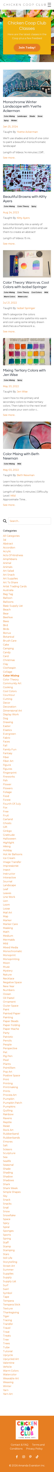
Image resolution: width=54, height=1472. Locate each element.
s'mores (7, 1141)
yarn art (8, 1394)
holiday (7, 850)
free (6, 811)
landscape (22, 116)
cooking (8, 687)
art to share (10, 582)
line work (9, 897)
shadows (8, 1180)
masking (8, 928)
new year (8, 986)
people (7, 1044)
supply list (9, 1281)
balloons (8, 601)
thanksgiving (11, 1312)
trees (6, 1343)
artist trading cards (15, 586)
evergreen (9, 733)
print (6, 1079)
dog (5, 718)
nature (7, 974)
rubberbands (11, 1137)
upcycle (8, 1355)
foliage (7, 792)
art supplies (10, 578)
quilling (8, 1110)
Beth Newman (25, 475)
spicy (6, 121)
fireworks (9, 776)
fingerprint (10, 772)
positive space (11, 1075)
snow (40, 116)
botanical (8, 636)
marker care (10, 924)
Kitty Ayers (23, 217)
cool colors (37, 292)
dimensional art (12, 710)
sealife (7, 1161)
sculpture (9, 1153)
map (5, 916)
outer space (10, 1005)
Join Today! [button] (27, 47)
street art (9, 1265)
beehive (8, 617)
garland (8, 819)
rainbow (8, 1114)
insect (6, 869)
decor (6, 702)
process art (10, 1094)
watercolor (23, 297)
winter (14, 121)
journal (7, 881)
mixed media (10, 947)
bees (6, 621)
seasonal (8, 1164)
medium (8, 935)
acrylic (7, 551)
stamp (7, 1246)
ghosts (7, 823)
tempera (8, 1300)
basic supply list (13, 605)
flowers (7, 788)
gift (5, 827)
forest (7, 799)
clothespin (9, 667)
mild (46, 292)
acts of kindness (13, 555)
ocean (7, 994)
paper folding (11, 1025)
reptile (7, 1122)
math (6, 931)
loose (6, 908)
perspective (10, 1048)
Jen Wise (22, 391)
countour (9, 695)
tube (6, 1347)
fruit (6, 815)
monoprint (9, 955)
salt (5, 1145)
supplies (8, 1273)
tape (6, 1296)
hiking (7, 846)
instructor (9, 873)
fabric (6, 737)
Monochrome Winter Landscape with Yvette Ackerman (22, 106)
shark (6, 1184)
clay (5, 664)
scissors (7, 1149)
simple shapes (12, 1192)
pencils (7, 1040)
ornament (9, 1001)
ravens (7, 1118)
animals (7, 567)
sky (5, 1196)
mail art (7, 912)
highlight (8, 842)
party (6, 1032)
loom (6, 904)
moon (6, 963)
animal (7, 563)
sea (5, 1157)
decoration (9, 706)
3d (4, 539)
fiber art (8, 761)
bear (6, 613)
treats (7, 1335)
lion (5, 900)
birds (6, 629)
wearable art (11, 1378)
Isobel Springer (26, 308)
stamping (9, 1250)
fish (5, 780)
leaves (7, 893)
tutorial (8, 1351)
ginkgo (7, 831)
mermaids (9, 939)
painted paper (11, 1013)
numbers (8, 990)
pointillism (9, 1067)
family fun (9, 749)
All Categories (11, 535)
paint (6, 1009)
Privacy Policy (34, 1448)
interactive (9, 877)
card (6, 656)
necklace (8, 978)
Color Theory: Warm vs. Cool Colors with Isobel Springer (26, 285)
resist (6, 1126)
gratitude (9, 834)
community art (12, 683)
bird (5, 625)
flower (7, 784)
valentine (8, 1362)
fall (5, 745)
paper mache (11, 1029)
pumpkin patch (12, 1102)
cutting (7, 699)
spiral (6, 1227)
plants (7, 1064)
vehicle (7, 1366)
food (6, 796)
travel (6, 1328)
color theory (23, 206)
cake (6, 644)
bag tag (8, 594)
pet (5, 1052)
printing (8, 1083)
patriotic (8, 1036)
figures (7, 768)
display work (11, 714)
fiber (6, 757)
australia (8, 590)
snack (6, 1199)
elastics (7, 730)
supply (7, 1277)
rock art (8, 1130)
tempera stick (11, 1304)
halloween (9, 838)
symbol (7, 1293)
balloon (7, 598)
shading (8, 1172)
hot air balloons (12, 854)
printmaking (10, 1087)
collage (7, 671)
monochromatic (12, 951)
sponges (8, 1230)
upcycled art (11, 1359)
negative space (12, 982)
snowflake (9, 1215)
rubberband (11, 1133)
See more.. (9, 157)
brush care (9, 640)
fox (5, 807)
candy (7, 652)
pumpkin (8, 1098)
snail (6, 1207)
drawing (8, 722)
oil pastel (8, 998)
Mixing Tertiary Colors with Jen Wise (24, 372)
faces (6, 741)
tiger (6, 1316)
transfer (8, 1324)
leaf (5, 889)
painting (8, 1017)
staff (6, 1242)
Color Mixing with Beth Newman (21, 456)
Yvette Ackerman (27, 131)
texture (8, 1308)
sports (7, 1234)
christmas (9, 660)
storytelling (10, 1262)
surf (5, 1285)
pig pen (7, 1056)
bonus (7, 633)
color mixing (9, 116)
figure (7, 765)
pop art (7, 1071)
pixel (6, 1060)
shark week (10, 1188)
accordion (9, 547)
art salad (8, 570)
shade (32, 116)
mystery (8, 970)
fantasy (7, 753)
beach (7, 609)
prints (6, 1091)
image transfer (12, 862)
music (6, 966)
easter (7, 726)
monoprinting (11, 959)
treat (6, 1331)
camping (8, 648)
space (6, 1219)
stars (6, 1254)
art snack (9, 574)
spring (7, 1238)
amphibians (10, 559)
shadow (8, 1176)
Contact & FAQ (19, 1444)
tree (6, 1339)
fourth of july (12, 803)
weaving (8, 1382)
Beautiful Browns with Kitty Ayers (24, 199)
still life (7, 1258)
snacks (7, 1203)
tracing (7, 1320)
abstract (8, 543)
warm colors (9, 297)
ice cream (9, 858)
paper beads (10, 1021)
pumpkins (9, 1106)
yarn (5, 1390)
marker (7, 920)
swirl (6, 1289)
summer (8, 1269)
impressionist (11, 865)
